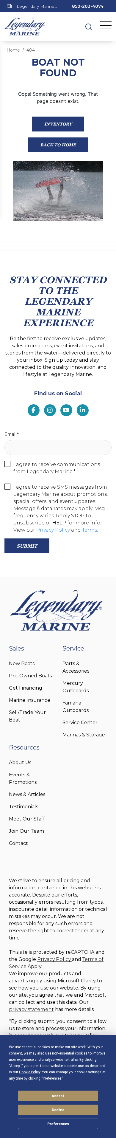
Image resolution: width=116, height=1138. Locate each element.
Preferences (58, 1124)
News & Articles (27, 794)
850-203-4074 (88, 6)
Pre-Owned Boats (30, 676)
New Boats (22, 663)
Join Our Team (26, 831)
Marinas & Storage (83, 735)
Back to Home (58, 144)
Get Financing (25, 688)
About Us (20, 762)
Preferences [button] (52, 1078)
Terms (89, 530)
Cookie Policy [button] (29, 1072)
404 (30, 50)
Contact (18, 843)
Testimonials (23, 806)
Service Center (80, 722)
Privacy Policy (53, 530)
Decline (58, 1110)
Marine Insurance (29, 700)
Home (13, 50)
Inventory (58, 123)
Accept (58, 1096)
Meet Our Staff (27, 819)
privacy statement (31, 1009)
